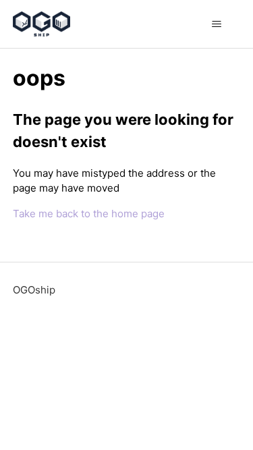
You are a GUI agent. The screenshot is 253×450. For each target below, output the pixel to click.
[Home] (41, 23)
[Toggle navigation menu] (216, 24)
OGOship (34, 289)
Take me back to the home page (89, 213)
